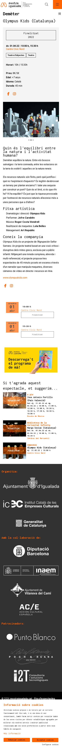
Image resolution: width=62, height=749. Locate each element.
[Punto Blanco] (31, 636)
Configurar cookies (50, 744)
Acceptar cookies (45, 740)
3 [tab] (33, 140)
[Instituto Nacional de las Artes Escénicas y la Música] (31, 570)
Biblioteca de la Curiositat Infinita (38, 424)
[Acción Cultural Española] (31, 609)
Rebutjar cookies (16, 740)
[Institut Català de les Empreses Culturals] (31, 504)
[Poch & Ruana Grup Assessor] (31, 656)
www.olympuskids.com (15, 277)
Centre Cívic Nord (15, 49)
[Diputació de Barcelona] (31, 550)
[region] (31, 122)
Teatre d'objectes (16, 55)
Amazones (32, 445)
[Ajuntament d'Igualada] (31, 484)
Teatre (31, 55)
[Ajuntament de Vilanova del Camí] (31, 589)
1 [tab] (29, 140)
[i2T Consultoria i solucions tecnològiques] (31, 675)
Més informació (12, 733)
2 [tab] (31, 140)
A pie (30, 394)
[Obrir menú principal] (57, 4)
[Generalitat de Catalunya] (31, 523)
